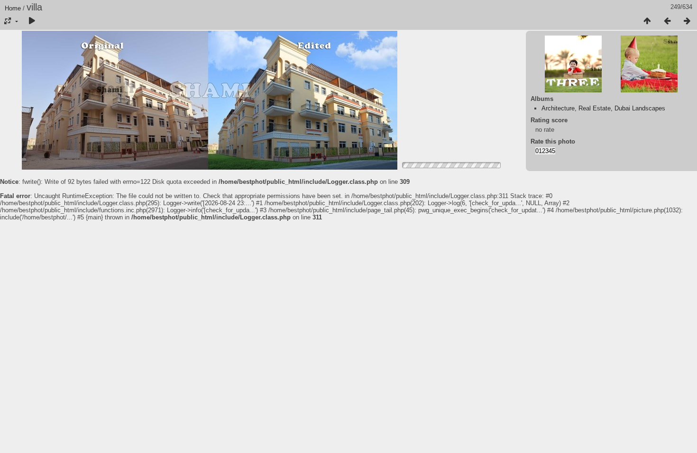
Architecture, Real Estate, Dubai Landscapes (603, 108)
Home (13, 8)
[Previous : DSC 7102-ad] (667, 21)
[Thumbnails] (647, 21)
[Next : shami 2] (687, 21)
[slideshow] (32, 21)
